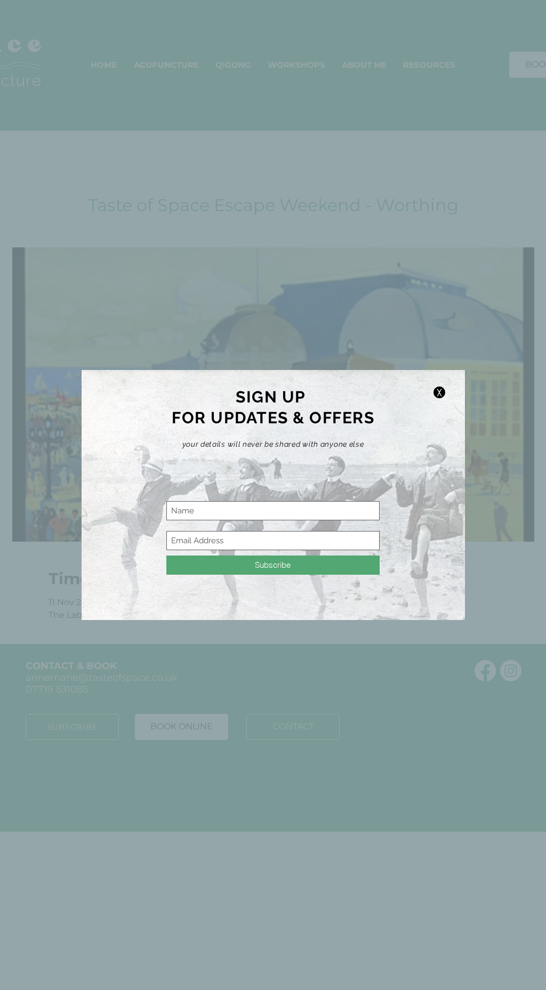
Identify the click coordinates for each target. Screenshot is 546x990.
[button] (439, 392)
